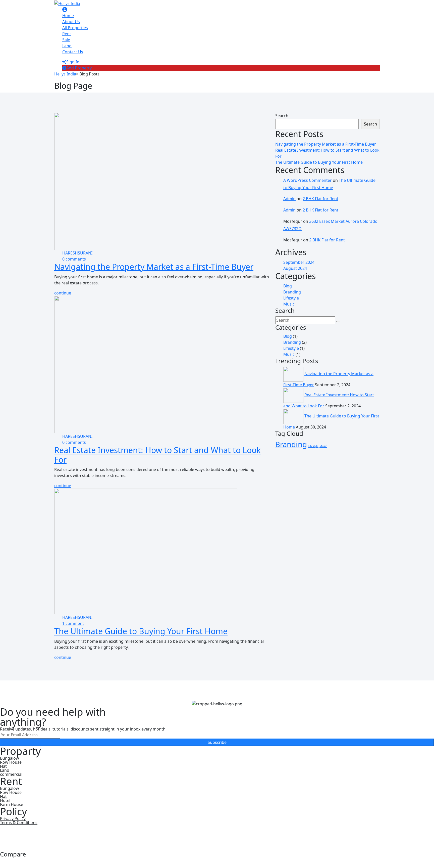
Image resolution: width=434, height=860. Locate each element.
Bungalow (9, 758)
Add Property (79, 68)
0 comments (74, 259)
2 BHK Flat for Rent (320, 198)
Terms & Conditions (18, 822)
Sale (66, 39)
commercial (11, 774)
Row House (11, 762)
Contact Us (72, 52)
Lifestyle (291, 298)
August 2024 (295, 268)
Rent (66, 33)
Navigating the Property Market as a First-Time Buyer (153, 266)
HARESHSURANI (77, 253)
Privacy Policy (13, 818)
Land (67, 46)
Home (68, 15)
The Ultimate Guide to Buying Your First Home (141, 631)
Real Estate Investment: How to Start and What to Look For (157, 455)
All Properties (75, 27)
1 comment (73, 623)
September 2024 (298, 262)
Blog (287, 286)
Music (289, 304)
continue (62, 293)
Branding (292, 292)
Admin (289, 198)
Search (281, 115)
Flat (3, 796)
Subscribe (217, 742)
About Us (71, 21)
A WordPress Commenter (307, 180)
